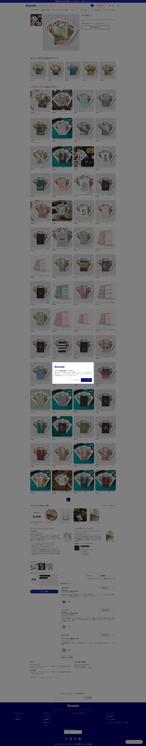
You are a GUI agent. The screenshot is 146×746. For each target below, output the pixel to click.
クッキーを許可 (86, 380)
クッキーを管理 (75, 380)
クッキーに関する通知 (85, 372)
